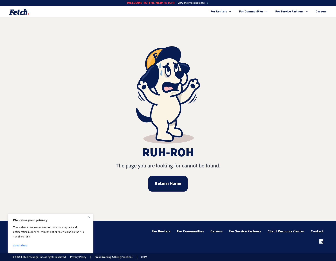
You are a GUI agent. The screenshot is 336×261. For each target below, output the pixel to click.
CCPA (144, 257)
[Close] (89, 217)
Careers (321, 11)
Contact (317, 231)
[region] (50, 233)
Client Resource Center (286, 231)
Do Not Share (20, 246)
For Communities (251, 11)
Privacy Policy (78, 257)
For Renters (219, 11)
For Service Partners (289, 11)
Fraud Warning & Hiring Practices (114, 257)
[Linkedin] (321, 241)
